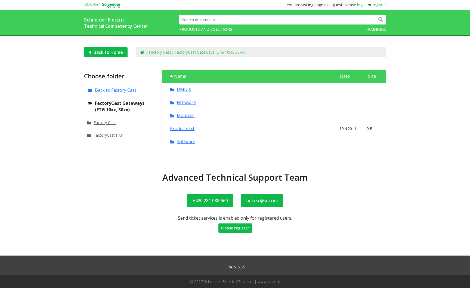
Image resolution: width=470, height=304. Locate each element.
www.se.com (269, 281)
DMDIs (184, 89)
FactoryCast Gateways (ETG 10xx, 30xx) (210, 52)
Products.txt (182, 128)
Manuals (185, 115)
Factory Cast (160, 52)
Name (180, 76)
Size (372, 76)
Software (186, 142)
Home (142, 52)
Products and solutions (205, 29)
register (379, 4)
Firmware (186, 102)
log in (362, 4)
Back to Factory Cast (115, 90)
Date (345, 76)
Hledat (380, 19)
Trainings (376, 29)
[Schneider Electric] (100, 4)
